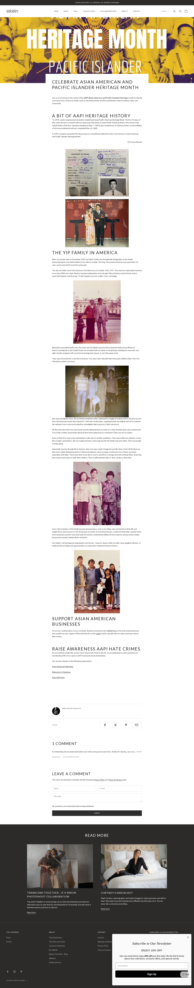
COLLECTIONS (89, 11)
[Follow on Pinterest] (21, 971)
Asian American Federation (62, 666)
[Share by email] (136, 725)
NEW (56, 11)
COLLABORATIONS (108, 11)
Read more (31, 912)
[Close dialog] (188, 937)
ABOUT (125, 11)
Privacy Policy (99, 780)
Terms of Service (115, 780)
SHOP (66, 11)
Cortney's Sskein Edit (117, 892)
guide (98, 634)
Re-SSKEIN (53, 950)
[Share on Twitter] (115, 725)
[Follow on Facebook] (7, 971)
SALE (76, 11)
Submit (97, 813)
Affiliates (52, 958)
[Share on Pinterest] (126, 725)
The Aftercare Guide (57, 942)
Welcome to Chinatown (61, 672)
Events (9, 942)
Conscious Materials (57, 946)
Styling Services (55, 962)
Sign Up (151, 974)
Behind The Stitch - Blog (58, 954)
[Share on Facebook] (105, 725)
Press (8, 938)
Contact (101, 938)
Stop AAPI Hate (58, 677)
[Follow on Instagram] (14, 971)
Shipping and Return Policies (109, 942)
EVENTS (136, 11)
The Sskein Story (55, 938)
